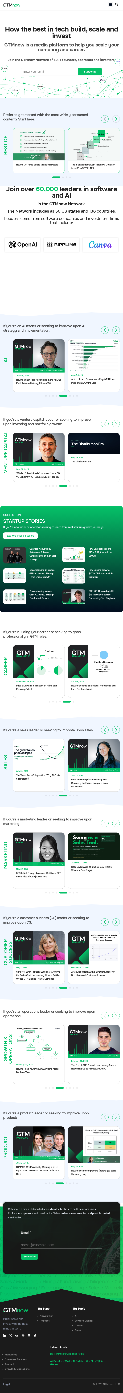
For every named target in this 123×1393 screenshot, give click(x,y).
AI (76, 1316)
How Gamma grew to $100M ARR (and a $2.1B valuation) (101, 573)
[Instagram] (29, 1335)
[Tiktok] (35, 1335)
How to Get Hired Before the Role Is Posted (37, 164)
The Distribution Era (81, 461)
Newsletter (46, 1316)
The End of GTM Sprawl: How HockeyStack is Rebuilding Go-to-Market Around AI (93, 1067)
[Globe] (22, 1335)
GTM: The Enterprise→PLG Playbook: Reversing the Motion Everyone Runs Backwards (89, 783)
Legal (6, 1384)
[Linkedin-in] (4, 1335)
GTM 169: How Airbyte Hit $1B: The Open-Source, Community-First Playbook (102, 595)
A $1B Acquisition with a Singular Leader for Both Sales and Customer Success (92, 973)
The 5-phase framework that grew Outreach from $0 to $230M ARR (93, 166)
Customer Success (16, 1359)
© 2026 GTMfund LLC (106, 1384)
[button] (110, 4)
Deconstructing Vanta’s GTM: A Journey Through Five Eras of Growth (41, 595)
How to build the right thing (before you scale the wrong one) (93, 1172)
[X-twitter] (10, 1335)
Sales (78, 1330)
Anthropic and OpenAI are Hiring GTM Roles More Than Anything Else (93, 381)
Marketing (11, 1354)
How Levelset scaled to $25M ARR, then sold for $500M (100, 552)
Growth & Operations (17, 1369)
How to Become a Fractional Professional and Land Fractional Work (93, 687)
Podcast (44, 1320)
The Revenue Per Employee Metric (67, 1353)
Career (79, 1325)
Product (9, 1364)
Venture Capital (84, 1320)
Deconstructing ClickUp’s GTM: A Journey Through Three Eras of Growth (41, 573)
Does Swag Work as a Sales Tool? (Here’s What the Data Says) (91, 868)
